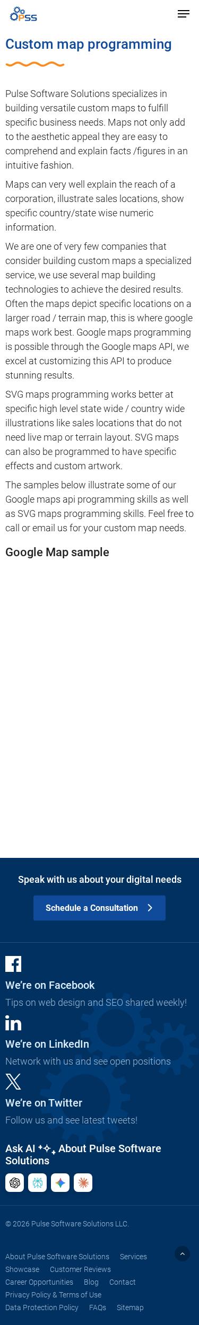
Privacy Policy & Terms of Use (53, 1295)
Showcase (22, 1269)
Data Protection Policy (42, 1307)
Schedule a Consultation (92, 908)
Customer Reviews (80, 1269)
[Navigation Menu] (183, 13)
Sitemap (130, 1307)
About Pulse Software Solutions (57, 1256)
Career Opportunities (39, 1282)
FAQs (97, 1307)
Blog (91, 1282)
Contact (122, 1282)
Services (133, 1256)
